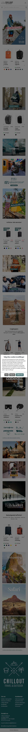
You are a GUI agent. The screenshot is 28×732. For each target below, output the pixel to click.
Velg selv (12, 374)
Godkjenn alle (20, 374)
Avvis (6, 374)
